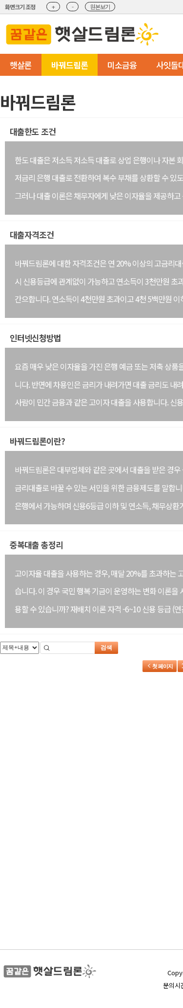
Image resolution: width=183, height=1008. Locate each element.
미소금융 (122, 65)
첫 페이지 (162, 666)
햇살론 (21, 65)
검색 (106, 647)
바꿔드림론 (69, 65)
